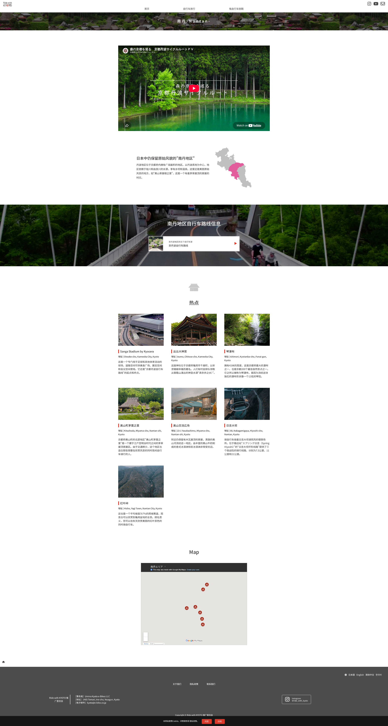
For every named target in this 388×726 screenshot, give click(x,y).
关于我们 (177, 683)
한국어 (379, 674)
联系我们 (211, 683)
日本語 (351, 674)
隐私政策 (193, 721)
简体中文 (370, 674)
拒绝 (220, 721)
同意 (207, 721)
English (360, 674)
